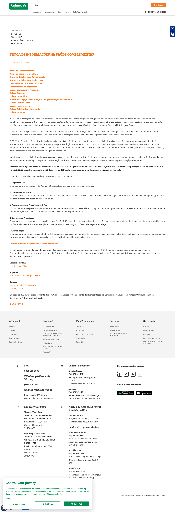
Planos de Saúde (115, 327)
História (12, 327)
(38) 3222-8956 (45, 415)
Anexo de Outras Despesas (22, 70)
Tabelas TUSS (17, 30)
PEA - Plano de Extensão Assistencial (118, 334)
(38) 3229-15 (75, 435)
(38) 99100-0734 (77, 453)
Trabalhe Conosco (15, 338)
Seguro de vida (115, 330)
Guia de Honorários (18, 96)
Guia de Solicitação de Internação (25, 109)
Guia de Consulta (17, 93)
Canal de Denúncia (15, 342)
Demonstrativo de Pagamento (23, 86)
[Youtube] (133, 374)
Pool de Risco (47, 343)
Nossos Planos (63, 12)
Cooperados (49, 12)
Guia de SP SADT (17, 112)
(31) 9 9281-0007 (32, 384)
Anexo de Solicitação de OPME (24, 74)
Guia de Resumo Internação (22, 106)
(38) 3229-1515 (76, 374)
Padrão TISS (16, 304)
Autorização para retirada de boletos (52, 347)
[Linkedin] (140, 374)
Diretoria (12, 330)
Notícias (146, 327)
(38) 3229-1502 (76, 415)
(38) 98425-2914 (43, 439)
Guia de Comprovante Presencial (24, 90)
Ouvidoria (146, 334)
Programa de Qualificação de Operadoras (153, 342)
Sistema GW (17, 37)
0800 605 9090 (31, 371)
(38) (71, 471)
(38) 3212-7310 (45, 436)
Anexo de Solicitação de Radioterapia (26, 80)
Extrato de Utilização (50, 330)
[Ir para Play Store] (125, 393)
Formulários (16, 43)
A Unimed (37, 12)
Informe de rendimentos (151, 338)
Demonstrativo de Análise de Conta (26, 83)
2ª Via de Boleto (48, 327)
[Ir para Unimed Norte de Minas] (18, 8)
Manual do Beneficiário (51, 339)
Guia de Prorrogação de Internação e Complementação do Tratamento (41, 99)
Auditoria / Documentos (22, 40)
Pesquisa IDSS (47, 352)
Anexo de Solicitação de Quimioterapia (27, 77)
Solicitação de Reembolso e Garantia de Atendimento (52, 334)
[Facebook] (119, 374)
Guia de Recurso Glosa (20, 102)
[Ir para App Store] (144, 393)
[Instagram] (126, 374)
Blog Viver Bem (148, 330)
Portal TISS (16, 34)
